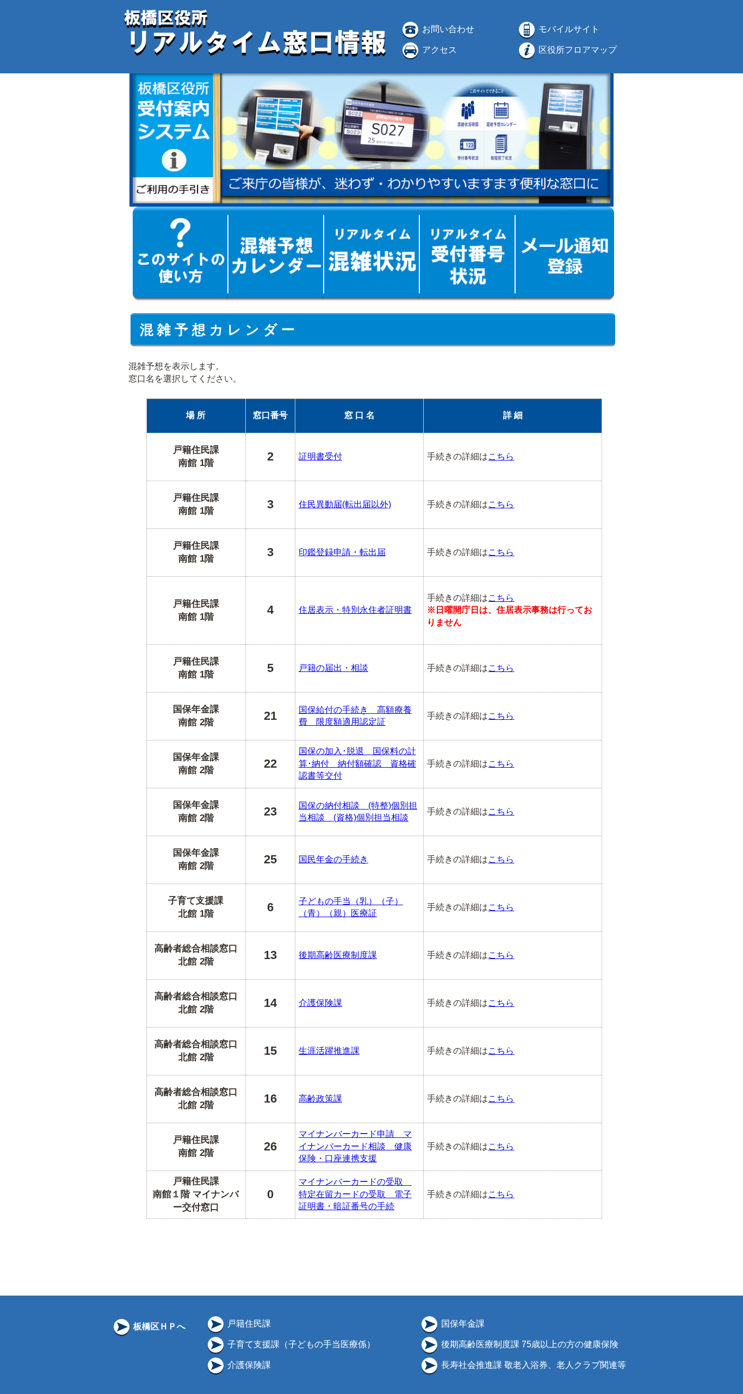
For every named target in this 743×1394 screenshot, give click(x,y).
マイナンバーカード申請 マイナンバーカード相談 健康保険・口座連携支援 (355, 1146)
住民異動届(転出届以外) (345, 504)
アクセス (438, 49)
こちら (501, 456)
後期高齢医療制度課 (338, 955)
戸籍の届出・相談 (333, 668)
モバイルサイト (567, 29)
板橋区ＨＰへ (158, 1326)
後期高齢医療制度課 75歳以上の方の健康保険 (528, 1344)
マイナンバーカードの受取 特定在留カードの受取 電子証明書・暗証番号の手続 (355, 1194)
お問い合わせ (447, 29)
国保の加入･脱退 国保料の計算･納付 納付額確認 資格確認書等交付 (357, 763)
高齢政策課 (320, 1098)
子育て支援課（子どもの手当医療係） (300, 1344)
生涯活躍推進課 (329, 1050)
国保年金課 (462, 1323)
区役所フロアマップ (576, 49)
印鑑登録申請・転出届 (342, 552)
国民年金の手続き (333, 859)
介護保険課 (320, 1002)
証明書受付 (320, 456)
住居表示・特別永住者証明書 (355, 609)
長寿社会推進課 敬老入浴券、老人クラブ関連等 (532, 1365)
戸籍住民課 (248, 1323)
